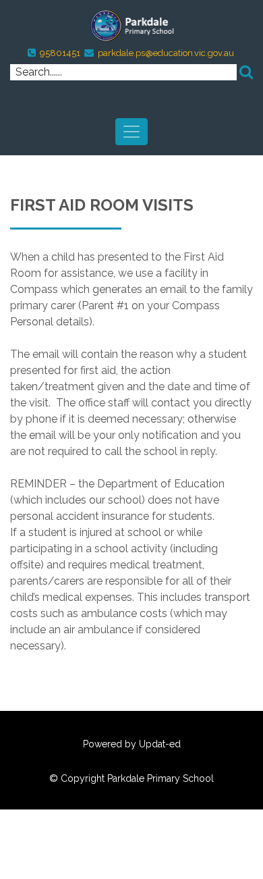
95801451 (60, 53)
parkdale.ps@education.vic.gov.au (166, 53)
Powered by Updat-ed (132, 744)
